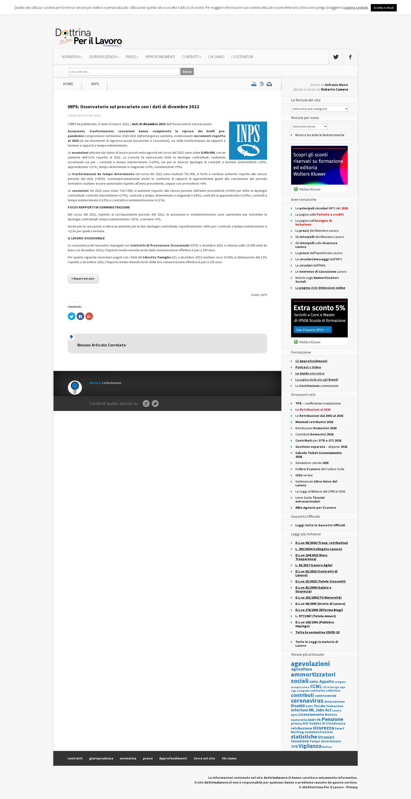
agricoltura (301, 669)
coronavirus (307, 700)
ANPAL (314, 682)
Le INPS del (321, 208)
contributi (302, 695)
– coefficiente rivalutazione (318, 403)
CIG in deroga (331, 687)
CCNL (316, 686)
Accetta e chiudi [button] (384, 8)
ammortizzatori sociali (313, 677)
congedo (303, 690)
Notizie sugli (317, 280)
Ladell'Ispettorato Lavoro (318, 253)
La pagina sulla (319, 214)
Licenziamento (311, 714)
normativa (72, 56)
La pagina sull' (313, 222)
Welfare (327, 747)
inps (95, 83)
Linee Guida (310, 499)
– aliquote (321, 446)
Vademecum (316, 483)
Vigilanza (309, 745)
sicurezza (323, 728)
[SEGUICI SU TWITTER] (336, 57)
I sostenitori (242, 56)
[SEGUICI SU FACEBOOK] (350, 57)
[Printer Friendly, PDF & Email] (262, 83)
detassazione (334, 702)
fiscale (319, 706)
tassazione (300, 741)
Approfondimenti (173, 758)
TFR (294, 746)
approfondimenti (160, 56)
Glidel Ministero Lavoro (319, 237)
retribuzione (301, 728)
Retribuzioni (316, 428)
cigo (342, 687)
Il (82, 278)
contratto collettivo (325, 691)
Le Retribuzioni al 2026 (312, 409)
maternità (299, 720)
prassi (132, 56)
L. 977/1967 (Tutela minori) (315, 616)
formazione (334, 706)
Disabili (298, 705)
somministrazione (319, 732)
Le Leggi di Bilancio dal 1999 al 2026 (320, 491)
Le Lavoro (321, 271)
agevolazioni (310, 663)
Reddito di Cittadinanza (327, 723)
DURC (309, 706)
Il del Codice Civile (319, 469)
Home (68, 83)
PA (319, 719)
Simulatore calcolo (312, 463)
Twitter (155, 404)
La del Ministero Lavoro (317, 230)
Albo (315, 507)
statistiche (304, 736)
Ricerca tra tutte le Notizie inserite (319, 135)
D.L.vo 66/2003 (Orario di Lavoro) (320, 604)
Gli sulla (316, 245)
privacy (296, 723)
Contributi (314, 434)
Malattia (331, 714)
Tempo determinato (325, 741)
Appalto (326, 681)
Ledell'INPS (318, 259)
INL (312, 710)
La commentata (316, 386)
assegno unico (300, 687)
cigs (293, 690)
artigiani (340, 682)
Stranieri (326, 737)
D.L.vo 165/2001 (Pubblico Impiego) (314, 624)
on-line (304, 475)
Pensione (332, 719)
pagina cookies (356, 7)
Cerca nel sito (204, 758)
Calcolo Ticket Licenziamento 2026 (318, 455)
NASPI (312, 720)
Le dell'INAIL (310, 265)
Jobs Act (323, 710)
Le (319, 416)
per (318, 440)
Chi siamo (216, 56)
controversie (325, 695)
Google (146, 404)
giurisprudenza (103, 56)
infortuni (299, 710)
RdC (306, 723)
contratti (191, 56)
